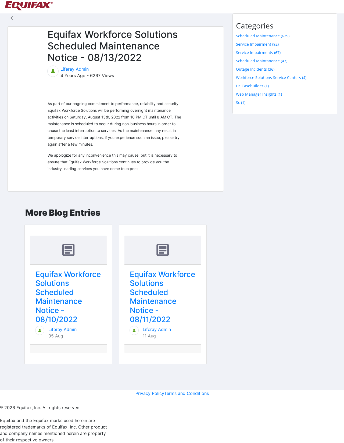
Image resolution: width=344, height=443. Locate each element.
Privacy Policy (149, 393)
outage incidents (255, 69)
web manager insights (259, 94)
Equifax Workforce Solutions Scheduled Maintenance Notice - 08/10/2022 (68, 297)
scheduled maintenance (262, 35)
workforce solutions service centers (271, 77)
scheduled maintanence (261, 60)
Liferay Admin (74, 69)
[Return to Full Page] (11, 17)
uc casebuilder (252, 85)
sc (240, 102)
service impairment (257, 44)
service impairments (258, 52)
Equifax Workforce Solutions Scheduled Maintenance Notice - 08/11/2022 (162, 297)
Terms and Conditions (186, 393)
